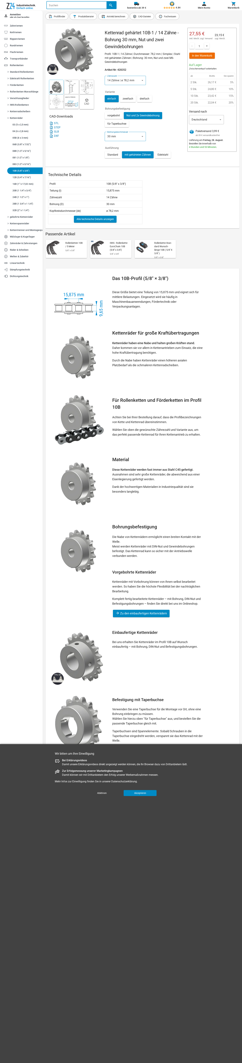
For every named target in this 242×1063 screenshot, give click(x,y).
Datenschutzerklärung (124, 781)
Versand (208, 38)
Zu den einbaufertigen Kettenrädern (143, 613)
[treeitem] (24, 32)
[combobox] (125, 80)
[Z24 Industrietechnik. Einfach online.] (21, 5)
